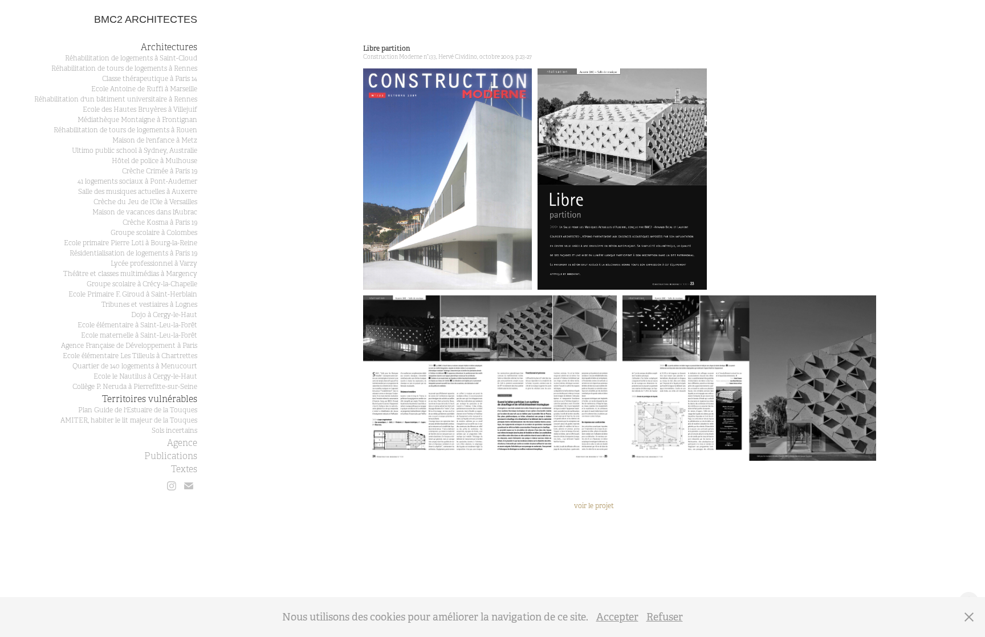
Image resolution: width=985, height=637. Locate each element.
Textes (184, 469)
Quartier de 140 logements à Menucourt (134, 366)
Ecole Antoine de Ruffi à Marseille (144, 89)
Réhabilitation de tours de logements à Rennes (124, 68)
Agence (182, 443)
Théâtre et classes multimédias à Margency (130, 274)
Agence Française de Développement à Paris (129, 346)
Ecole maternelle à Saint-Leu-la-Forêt (139, 335)
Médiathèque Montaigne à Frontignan (137, 120)
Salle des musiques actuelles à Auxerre (137, 192)
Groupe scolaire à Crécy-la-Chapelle (142, 284)
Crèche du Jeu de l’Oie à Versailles (145, 202)
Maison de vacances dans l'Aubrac (144, 212)
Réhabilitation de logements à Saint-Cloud (131, 58)
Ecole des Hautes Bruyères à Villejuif (140, 109)
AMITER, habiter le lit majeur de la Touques (128, 420)
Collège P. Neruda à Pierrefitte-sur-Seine (134, 387)
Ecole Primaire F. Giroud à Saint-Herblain (132, 294)
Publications (170, 456)
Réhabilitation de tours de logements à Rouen (125, 130)
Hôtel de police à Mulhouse (154, 161)
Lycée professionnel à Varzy (154, 263)
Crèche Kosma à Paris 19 (160, 222)
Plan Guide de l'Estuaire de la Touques (137, 410)
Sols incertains (174, 431)
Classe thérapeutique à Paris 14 (149, 79)
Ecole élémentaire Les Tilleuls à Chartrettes (130, 356)
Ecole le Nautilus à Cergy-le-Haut (145, 376)
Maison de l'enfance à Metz (154, 140)
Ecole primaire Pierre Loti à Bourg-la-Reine (130, 243)
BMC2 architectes (145, 19)
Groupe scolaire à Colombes (154, 233)
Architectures (169, 47)
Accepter (617, 617)
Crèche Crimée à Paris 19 (159, 171)
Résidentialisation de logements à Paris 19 (133, 253)
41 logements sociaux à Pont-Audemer (137, 181)
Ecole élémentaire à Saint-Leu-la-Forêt (137, 325)
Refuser (664, 617)
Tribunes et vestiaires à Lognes (149, 305)
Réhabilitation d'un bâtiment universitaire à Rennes (115, 99)
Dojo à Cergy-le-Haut (164, 315)
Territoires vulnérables (149, 399)
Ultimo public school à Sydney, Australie (134, 151)
